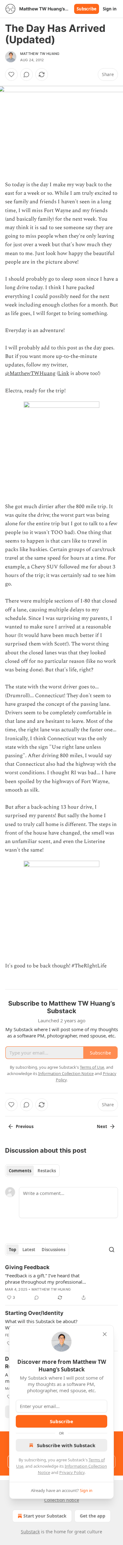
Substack (30, 1532)
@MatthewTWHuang (30, 373)
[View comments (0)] (26, 74)
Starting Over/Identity (34, 1313)
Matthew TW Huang (39, 53)
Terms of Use (92, 1067)
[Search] (111, 1249)
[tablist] (32, 1170)
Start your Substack (45, 1516)
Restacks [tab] (47, 1171)
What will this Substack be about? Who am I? (41, 1324)
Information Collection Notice (66, 1073)
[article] (61, 1282)
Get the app (92, 1516)
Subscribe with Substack (66, 1445)
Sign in (110, 9)
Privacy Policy (72, 1472)
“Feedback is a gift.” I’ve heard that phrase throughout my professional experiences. (43, 1278)
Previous (24, 1126)
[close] (105, 1334)
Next (102, 1126)
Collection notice (61, 1500)
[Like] (11, 74)
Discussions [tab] (53, 1249)
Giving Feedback (27, 1267)
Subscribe (87, 9)
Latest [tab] (28, 1249)
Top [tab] (12, 1249)
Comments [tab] (20, 1171)
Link (63, 373)
